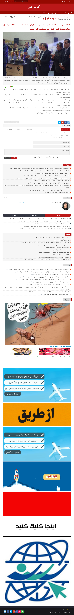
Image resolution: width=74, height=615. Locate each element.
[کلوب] (22, 611)
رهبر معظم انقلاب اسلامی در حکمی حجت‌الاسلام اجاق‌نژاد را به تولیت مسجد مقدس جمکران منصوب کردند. (47, 259)
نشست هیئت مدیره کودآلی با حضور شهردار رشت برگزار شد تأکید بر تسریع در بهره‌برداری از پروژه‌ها (49, 190)
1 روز (16, 272)
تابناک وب (63, 610)
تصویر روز (67, 300)
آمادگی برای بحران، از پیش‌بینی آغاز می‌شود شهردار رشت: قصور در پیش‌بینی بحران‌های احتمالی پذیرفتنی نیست (46, 176)
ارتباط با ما (64, 1)
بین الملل (50, 13)
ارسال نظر (14, 158)
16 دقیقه (6, 269)
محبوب (34, 215)
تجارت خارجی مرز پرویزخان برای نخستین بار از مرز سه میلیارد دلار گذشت (54, 252)
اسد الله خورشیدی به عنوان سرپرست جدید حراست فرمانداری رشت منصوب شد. (52, 245)
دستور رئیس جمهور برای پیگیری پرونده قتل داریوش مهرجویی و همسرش (54, 257)
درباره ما (69, 1)
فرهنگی (44, 13)
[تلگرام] (68, 122)
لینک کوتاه (21, 122)
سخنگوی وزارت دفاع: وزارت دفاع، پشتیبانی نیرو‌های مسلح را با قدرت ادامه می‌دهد (52, 238)
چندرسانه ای (66, 16)
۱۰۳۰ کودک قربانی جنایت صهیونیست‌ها (61, 255)
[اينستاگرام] (16, 611)
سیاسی (57, 13)
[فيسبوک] (65, 122)
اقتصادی (63, 13)
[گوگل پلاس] (62, 122)
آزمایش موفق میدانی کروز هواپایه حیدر (61, 250)
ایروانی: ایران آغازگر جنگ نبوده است (61, 240)
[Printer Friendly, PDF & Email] (9, 86)
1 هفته (25, 284)
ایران (69, 265)
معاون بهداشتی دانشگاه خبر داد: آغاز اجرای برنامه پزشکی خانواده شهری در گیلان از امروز (51, 180)
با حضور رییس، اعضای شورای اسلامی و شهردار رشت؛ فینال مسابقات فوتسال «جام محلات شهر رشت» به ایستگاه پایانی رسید (37, 27)
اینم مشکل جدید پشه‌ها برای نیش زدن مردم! (60, 346)
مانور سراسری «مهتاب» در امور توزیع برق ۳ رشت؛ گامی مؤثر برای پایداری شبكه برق (52, 173)
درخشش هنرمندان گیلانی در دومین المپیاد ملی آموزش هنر (57, 192)
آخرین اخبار (67, 165)
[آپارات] (19, 611)
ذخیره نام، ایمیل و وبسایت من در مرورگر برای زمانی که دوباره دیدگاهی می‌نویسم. (49, 157)
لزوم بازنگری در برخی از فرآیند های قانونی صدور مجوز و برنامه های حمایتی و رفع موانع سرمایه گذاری (48, 183)
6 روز (30, 282)
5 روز (14, 279)
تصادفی (13, 215)
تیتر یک (68, 19)
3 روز (21, 277)
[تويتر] (59, 122)
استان (64, 19)
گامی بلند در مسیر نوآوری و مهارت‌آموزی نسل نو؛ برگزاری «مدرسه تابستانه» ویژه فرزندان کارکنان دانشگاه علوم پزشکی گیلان (43, 171)
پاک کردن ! (7, 158)
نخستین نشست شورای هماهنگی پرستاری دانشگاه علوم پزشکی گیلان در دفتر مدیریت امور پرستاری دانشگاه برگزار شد (44, 242)
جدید (58, 215)
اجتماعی (70, 13)
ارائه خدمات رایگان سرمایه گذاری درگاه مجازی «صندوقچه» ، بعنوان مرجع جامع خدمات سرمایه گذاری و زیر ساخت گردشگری (43, 178)
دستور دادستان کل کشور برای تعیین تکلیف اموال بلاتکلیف (57, 247)
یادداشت (68, 198)
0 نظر (13, 17)
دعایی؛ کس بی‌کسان (56, 202)
